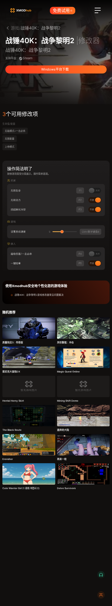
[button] (56, 295)
